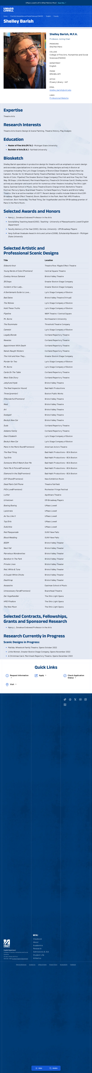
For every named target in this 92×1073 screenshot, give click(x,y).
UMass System (42, 964)
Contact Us (32, 964)
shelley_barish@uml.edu (60, 90)
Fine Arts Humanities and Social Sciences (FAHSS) (26, 16)
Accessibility (63, 964)
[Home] (9, 10)
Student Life (38, 955)
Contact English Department (20, 958)
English (48, 16)
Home (5, 16)
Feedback (73, 964)
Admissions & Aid (41, 951)
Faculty (56, 16)
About (35, 942)
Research (37, 948)
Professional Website (59, 98)
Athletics (37, 958)
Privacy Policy (53, 964)
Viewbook (37, 939)
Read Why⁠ (61, 3)
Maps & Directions (21, 964)
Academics (38, 945)
